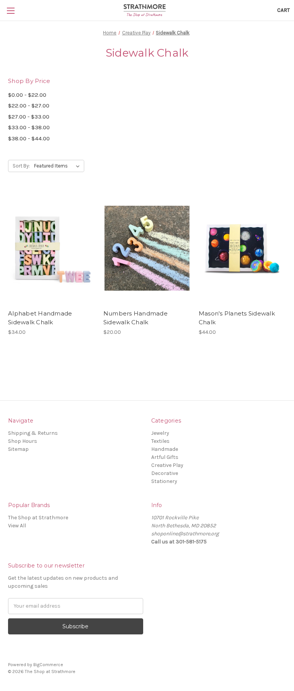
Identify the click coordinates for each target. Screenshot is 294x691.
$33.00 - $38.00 (29, 127)
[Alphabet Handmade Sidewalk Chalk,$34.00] (51, 248)
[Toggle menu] (10, 10)
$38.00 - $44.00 (29, 138)
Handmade (164, 449)
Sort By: (21, 166)
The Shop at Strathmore (38, 517)
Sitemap (18, 449)
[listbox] (58, 166)
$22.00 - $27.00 (28, 105)
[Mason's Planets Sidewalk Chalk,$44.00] (242, 248)
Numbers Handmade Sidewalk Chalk (135, 318)
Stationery (164, 481)
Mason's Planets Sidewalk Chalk (237, 318)
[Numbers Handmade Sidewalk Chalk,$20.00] (147, 248)
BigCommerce (48, 664)
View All (17, 525)
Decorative (164, 473)
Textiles (160, 441)
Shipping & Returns (33, 433)
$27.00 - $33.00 (28, 116)
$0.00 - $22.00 (27, 94)
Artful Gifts (164, 457)
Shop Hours (22, 441)
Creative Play (167, 465)
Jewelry (160, 433)
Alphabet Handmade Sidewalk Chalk (40, 318)
